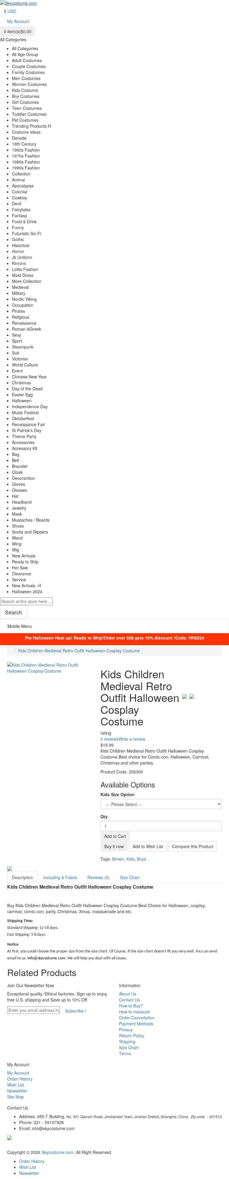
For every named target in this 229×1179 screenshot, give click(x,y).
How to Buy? (131, 1006)
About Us (127, 994)
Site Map (15, 1097)
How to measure (134, 1012)
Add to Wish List (148, 846)
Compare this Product (192, 846)
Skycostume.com (57, 1152)
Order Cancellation (136, 1018)
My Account (18, 1073)
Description (22, 877)
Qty (104, 816)
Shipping (127, 1041)
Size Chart (130, 877)
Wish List (15, 1085)
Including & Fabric (60, 877)
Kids (130, 859)
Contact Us (129, 1000)
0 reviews (109, 739)
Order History (20, 1079)
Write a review (131, 739)
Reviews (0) (98, 877)
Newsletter (17, 1091)
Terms (125, 1053)
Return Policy (131, 1035)
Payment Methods (136, 1024)
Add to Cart (115, 836)
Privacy (126, 1029)
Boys (141, 859)
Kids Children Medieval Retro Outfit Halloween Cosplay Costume (79, 651)
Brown (118, 859)
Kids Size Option (117, 794)
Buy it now (114, 846)
